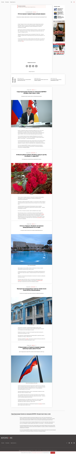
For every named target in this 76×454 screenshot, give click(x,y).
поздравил (40, 403)
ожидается (19, 280)
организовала (39, 217)
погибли (27, 338)
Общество (33, 89)
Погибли (42, 214)
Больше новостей (31, 71)
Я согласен (53, 452)
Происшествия (33, 152)
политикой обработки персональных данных (37, 452)
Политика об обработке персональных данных (49, 450)
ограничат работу (40, 280)
